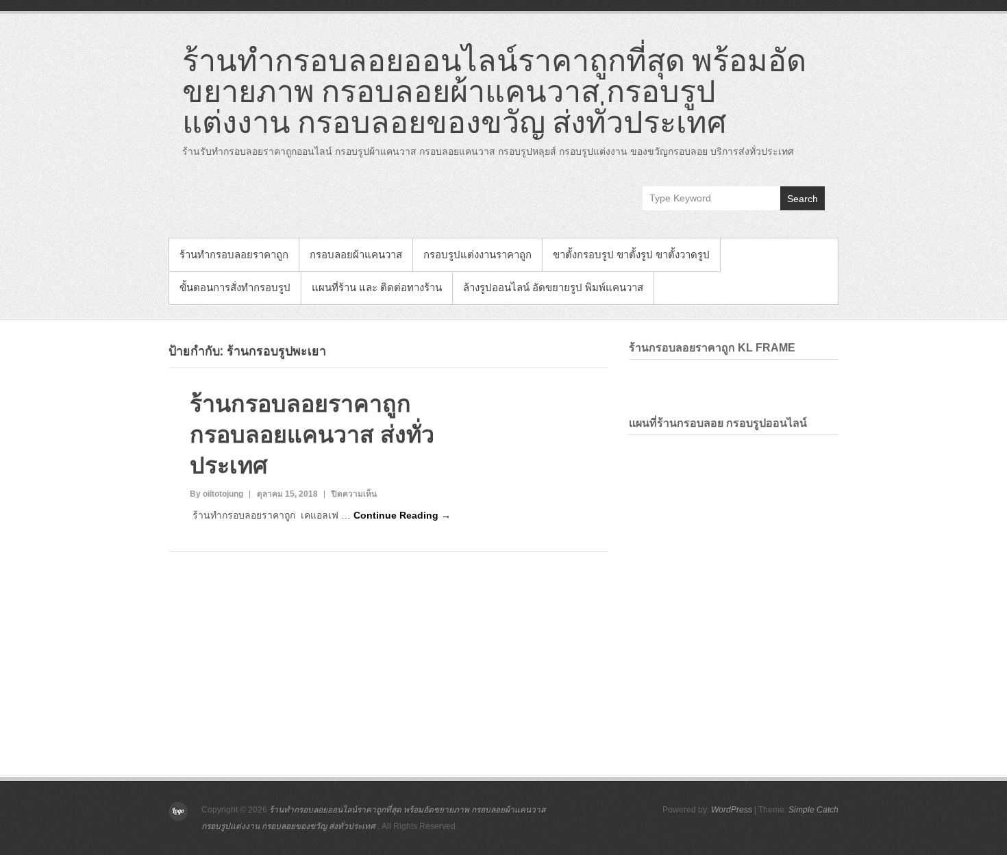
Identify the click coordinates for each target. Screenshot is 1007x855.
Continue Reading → (402, 515)
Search (802, 198)
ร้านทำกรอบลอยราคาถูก (233, 254)
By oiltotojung (216, 494)
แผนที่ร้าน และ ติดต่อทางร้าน (377, 287)
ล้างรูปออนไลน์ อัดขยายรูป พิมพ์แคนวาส (553, 287)
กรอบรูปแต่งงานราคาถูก (477, 254)
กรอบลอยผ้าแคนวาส (356, 254)
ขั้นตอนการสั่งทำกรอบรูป (234, 287)
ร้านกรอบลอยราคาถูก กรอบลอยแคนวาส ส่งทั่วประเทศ (312, 434)
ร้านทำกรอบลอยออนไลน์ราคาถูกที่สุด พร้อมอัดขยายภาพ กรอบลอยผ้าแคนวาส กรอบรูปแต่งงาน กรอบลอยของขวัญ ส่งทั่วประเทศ (494, 90)
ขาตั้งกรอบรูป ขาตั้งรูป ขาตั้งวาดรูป (631, 254)
